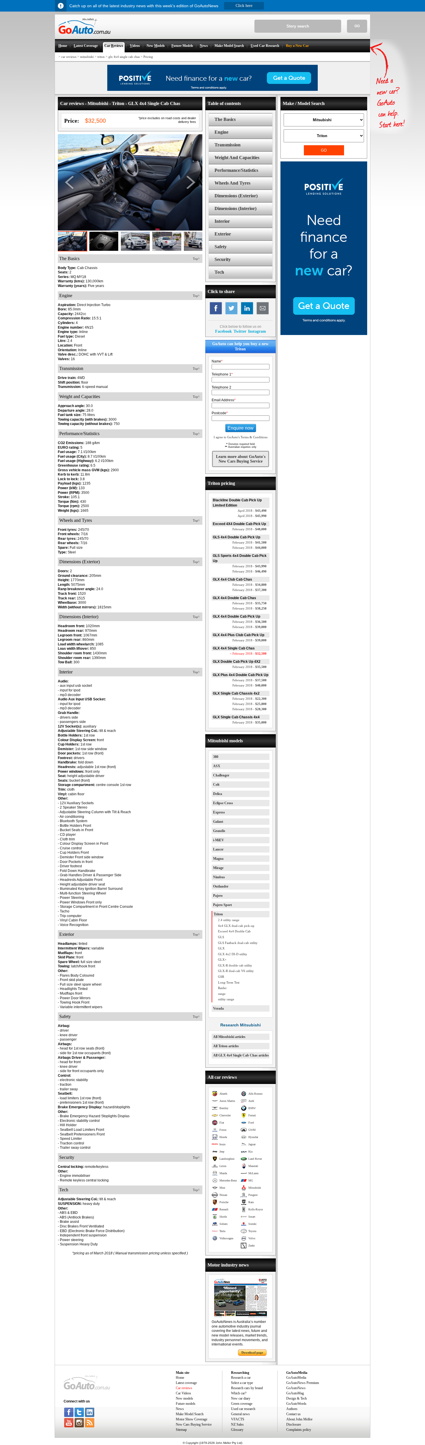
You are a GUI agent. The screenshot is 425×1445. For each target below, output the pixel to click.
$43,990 (249, 566)
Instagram (257, 331)
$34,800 (249, 584)
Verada (218, 1008)
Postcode (220, 413)
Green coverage (241, 1404)
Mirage (218, 868)
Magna (218, 859)
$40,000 (249, 685)
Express (219, 812)
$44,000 (249, 547)
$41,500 (249, 542)
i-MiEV (218, 840)
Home (180, 1378)
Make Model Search (190, 1414)
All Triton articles (226, 1046)
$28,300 (249, 709)
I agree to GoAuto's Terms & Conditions (240, 437)
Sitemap (181, 1430)
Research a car (241, 1378)
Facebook (223, 331)
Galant (218, 822)
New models (184, 1398)
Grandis (219, 831)
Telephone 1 (222, 374)
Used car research (243, 1409)
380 (215, 757)
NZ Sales (237, 1424)
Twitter (240, 331)
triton (101, 56)
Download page (252, 1352)
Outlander (220, 886)
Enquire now (241, 428)
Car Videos (183, 1393)
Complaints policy (298, 1430)
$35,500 (249, 667)
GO (357, 26)
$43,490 (252, 510)
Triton (218, 914)
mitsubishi (87, 56)
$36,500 (249, 621)
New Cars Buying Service (194, 1424)
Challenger (221, 775)
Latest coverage (186, 1383)
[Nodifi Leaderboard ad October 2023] (212, 89)
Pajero (218, 896)
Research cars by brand (247, 1388)
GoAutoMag (295, 1393)
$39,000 (249, 627)
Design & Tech (296, 1398)
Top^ (196, 258)
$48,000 (249, 529)
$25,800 (249, 704)
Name (217, 361)
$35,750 (249, 603)
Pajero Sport (222, 905)
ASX (216, 766)
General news (240, 1414)
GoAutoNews (296, 1388)
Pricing (148, 56)
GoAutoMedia (296, 1378)
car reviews (68, 56)
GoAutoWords (296, 1404)
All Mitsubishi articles (229, 1037)
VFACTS (237, 1419)
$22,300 (249, 698)
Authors (292, 1409)
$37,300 (249, 590)
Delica (217, 794)
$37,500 (249, 680)
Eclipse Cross (223, 803)
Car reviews (184, 1388)
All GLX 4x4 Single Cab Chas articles (241, 1055)
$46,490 (249, 571)
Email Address (224, 400)
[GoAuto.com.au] (82, 36)
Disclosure (293, 1424)
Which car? (238, 1393)
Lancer (218, 849)
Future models (185, 1404)
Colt (216, 785)
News (180, 1409)
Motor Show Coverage (191, 1419)
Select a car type (242, 1383)
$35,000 (249, 722)
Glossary (237, 1430)
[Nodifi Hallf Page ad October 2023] (323, 334)
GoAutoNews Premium (302, 1383)
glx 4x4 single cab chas (124, 56)
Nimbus (219, 877)
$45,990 (252, 516)
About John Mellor (299, 1419)
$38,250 (249, 608)
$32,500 (248, 653)
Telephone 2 (221, 387)
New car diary (240, 1398)
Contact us (293, 1414)
